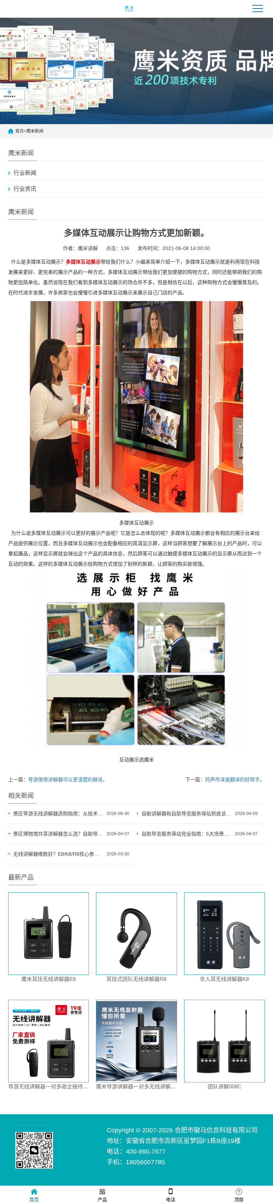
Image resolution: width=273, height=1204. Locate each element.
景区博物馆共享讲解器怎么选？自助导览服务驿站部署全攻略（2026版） (58, 834)
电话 (170, 1199)
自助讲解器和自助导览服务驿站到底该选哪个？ (186, 813)
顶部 (238, 1199)
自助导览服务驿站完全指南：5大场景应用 (186, 834)
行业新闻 (25, 173)
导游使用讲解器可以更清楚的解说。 (68, 779)
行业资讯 (25, 189)
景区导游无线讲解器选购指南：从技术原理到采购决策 (58, 813)
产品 (102, 1199)
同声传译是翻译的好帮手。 (235, 779)
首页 (19, 131)
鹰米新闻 (34, 131)
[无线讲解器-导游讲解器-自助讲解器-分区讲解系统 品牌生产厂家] (129, 13)
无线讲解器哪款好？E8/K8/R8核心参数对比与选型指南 (58, 854)
